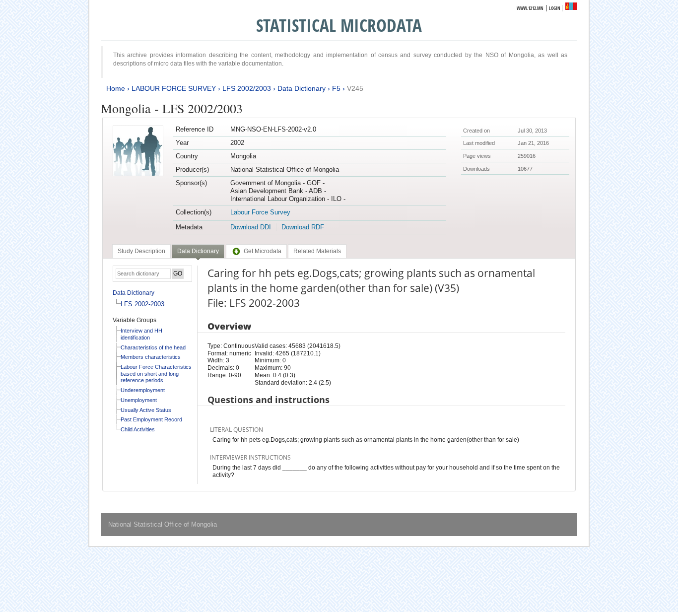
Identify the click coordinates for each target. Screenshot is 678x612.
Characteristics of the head (153, 347)
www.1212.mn (530, 8)
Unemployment (139, 400)
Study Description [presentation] (141, 251)
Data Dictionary (301, 88)
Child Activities (138, 429)
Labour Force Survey (260, 212)
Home (115, 88)
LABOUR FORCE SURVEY (174, 88)
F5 (336, 88)
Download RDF (302, 227)
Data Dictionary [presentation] (198, 251)
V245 (355, 88)
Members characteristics (151, 357)
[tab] (141, 251)
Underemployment (143, 390)
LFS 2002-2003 (142, 304)
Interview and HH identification (141, 334)
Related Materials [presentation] (317, 251)
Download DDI (250, 227)
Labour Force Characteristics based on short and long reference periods (156, 373)
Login (554, 8)
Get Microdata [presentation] (262, 251)
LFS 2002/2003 (246, 88)
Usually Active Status (146, 410)
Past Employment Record (151, 419)
